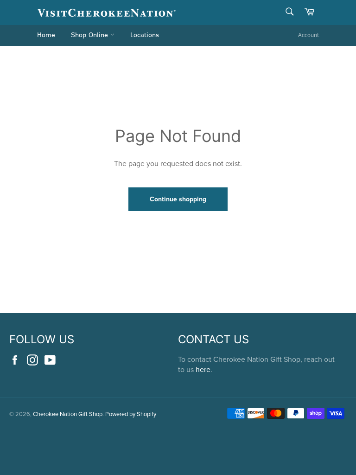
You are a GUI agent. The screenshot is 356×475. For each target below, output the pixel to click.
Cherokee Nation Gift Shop (67, 414)
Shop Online (90, 35)
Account (308, 35)
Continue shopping (178, 199)
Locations (144, 35)
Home (46, 35)
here (203, 369)
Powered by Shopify (130, 414)
